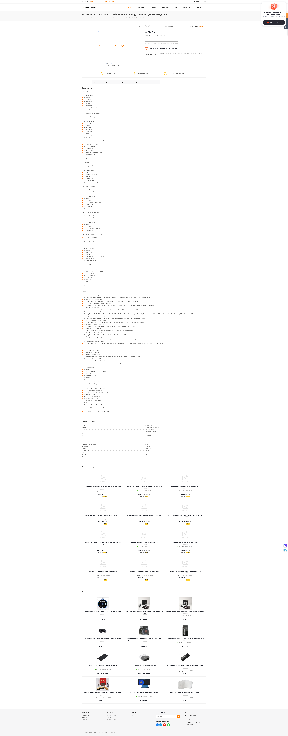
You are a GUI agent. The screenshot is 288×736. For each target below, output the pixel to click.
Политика (85, 719)
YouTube (164, 724)
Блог (132, 715)
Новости (84, 717)
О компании (85, 715)
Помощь (133, 713)
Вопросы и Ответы (112, 719)
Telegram (160, 724)
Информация (111, 713)
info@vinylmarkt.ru (192, 719)
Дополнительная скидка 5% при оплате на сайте (163, 48)
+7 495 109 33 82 (109, 1)
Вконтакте (157, 724)
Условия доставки (112, 715)
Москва (90, 1)
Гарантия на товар (112, 717)
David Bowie (201, 26)
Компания (85, 713)
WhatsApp (168, 724)
